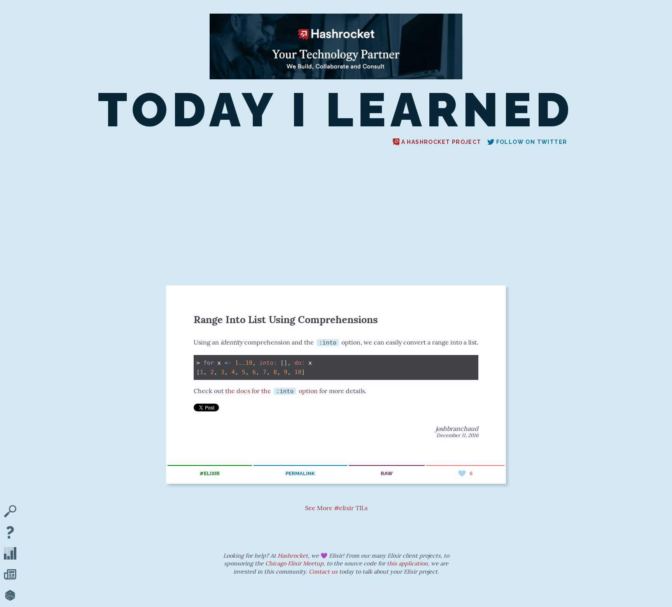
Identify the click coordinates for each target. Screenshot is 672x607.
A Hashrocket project (441, 142)
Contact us (323, 571)
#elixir (210, 473)
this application (407, 563)
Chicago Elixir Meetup (294, 563)
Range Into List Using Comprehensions (286, 319)
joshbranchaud (457, 428)
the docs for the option (271, 391)
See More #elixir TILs (336, 508)
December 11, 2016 (457, 435)
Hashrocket (293, 555)
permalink (300, 473)
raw (387, 473)
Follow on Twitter (531, 142)
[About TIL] (10, 533)
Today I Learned (336, 109)
